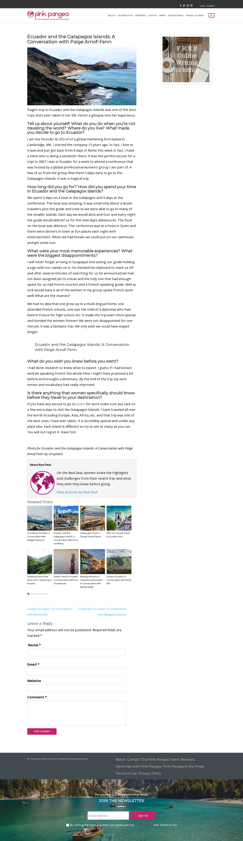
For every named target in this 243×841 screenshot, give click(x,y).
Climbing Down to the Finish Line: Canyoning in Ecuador (39, 580)
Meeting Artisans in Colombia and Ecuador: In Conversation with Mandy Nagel (91, 581)
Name (34, 645)
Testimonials (176, 15)
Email (33, 664)
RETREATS (140, 15)
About (112, 15)
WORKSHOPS (125, 15)
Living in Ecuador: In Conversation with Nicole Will (119, 580)
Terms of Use (126, 773)
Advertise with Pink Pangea (138, 766)
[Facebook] (180, 5)
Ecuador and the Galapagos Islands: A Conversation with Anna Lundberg (66, 538)
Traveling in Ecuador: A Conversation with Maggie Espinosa (38, 536)
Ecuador (34, 594)
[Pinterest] (188, 5)
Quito (80, 404)
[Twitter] (184, 5)
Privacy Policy (150, 773)
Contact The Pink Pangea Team (153, 759)
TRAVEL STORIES (195, 15)
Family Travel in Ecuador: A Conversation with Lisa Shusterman (66, 580)
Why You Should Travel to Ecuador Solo (118, 535)
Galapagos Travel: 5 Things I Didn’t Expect (90, 535)
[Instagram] (191, 5)
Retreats (188, 759)
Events (152, 15)
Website (34, 680)
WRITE (162, 15)
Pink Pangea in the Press (183, 766)
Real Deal (43, 594)
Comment (37, 697)
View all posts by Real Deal (77, 492)
